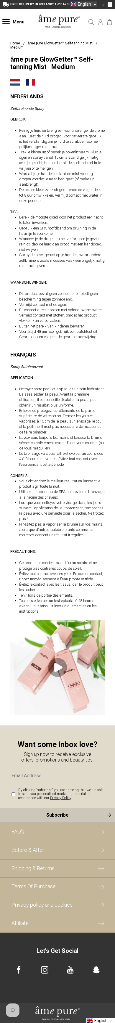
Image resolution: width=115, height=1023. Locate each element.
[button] (83, 4)
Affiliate (20, 923)
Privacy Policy (60, 798)
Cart (109, 22)
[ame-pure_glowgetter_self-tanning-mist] (57, 713)
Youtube (70, 970)
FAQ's (18, 831)
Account (100, 22)
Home (15, 43)
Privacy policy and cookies (42, 905)
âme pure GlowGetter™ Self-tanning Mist (60, 43)
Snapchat (96, 970)
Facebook (18, 970)
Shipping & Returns (33, 868)
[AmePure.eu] (59, 33)
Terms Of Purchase (34, 886)
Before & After (28, 850)
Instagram (44, 970)
